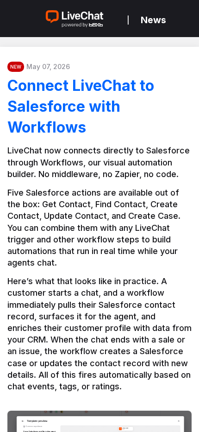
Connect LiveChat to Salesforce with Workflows (80, 106)
